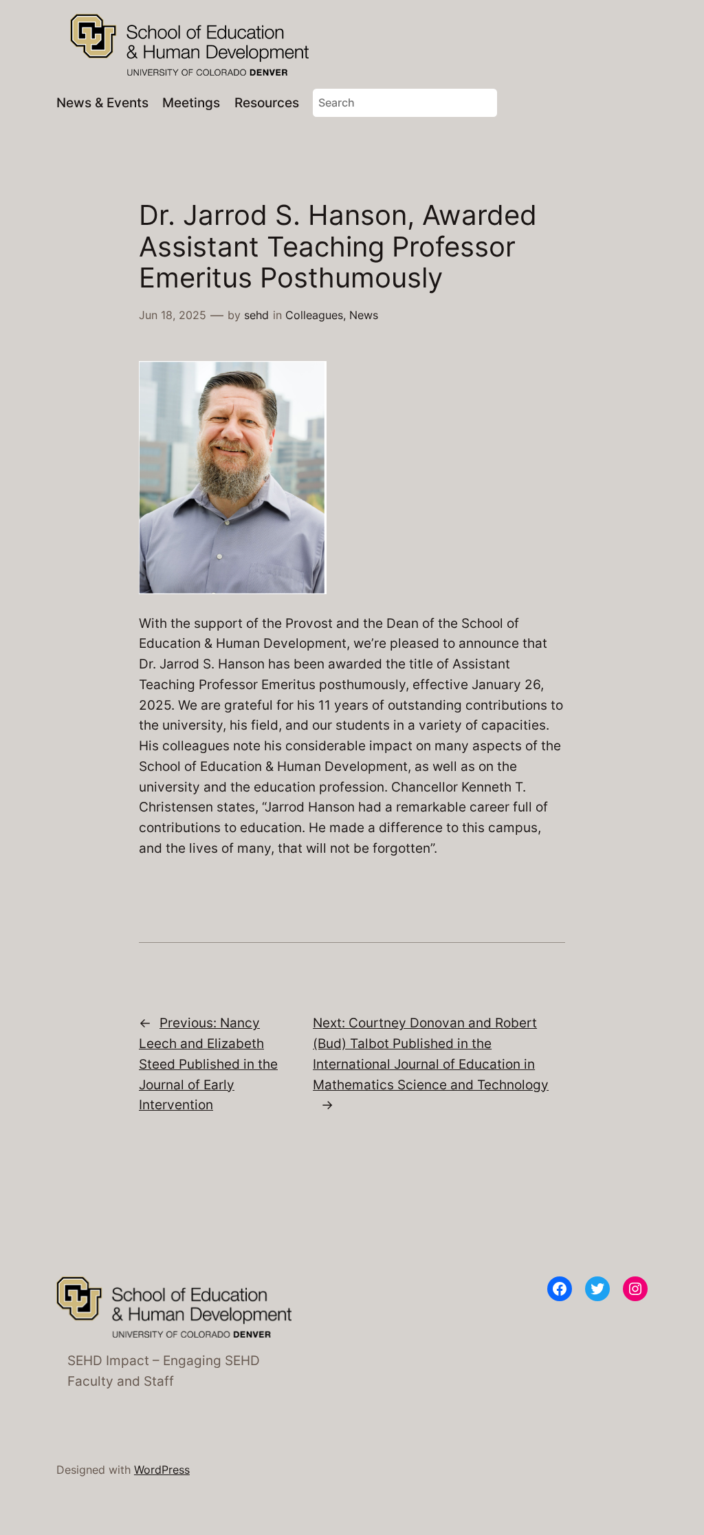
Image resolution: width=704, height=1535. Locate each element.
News (363, 315)
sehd (256, 315)
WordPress (162, 1470)
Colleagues (314, 315)
